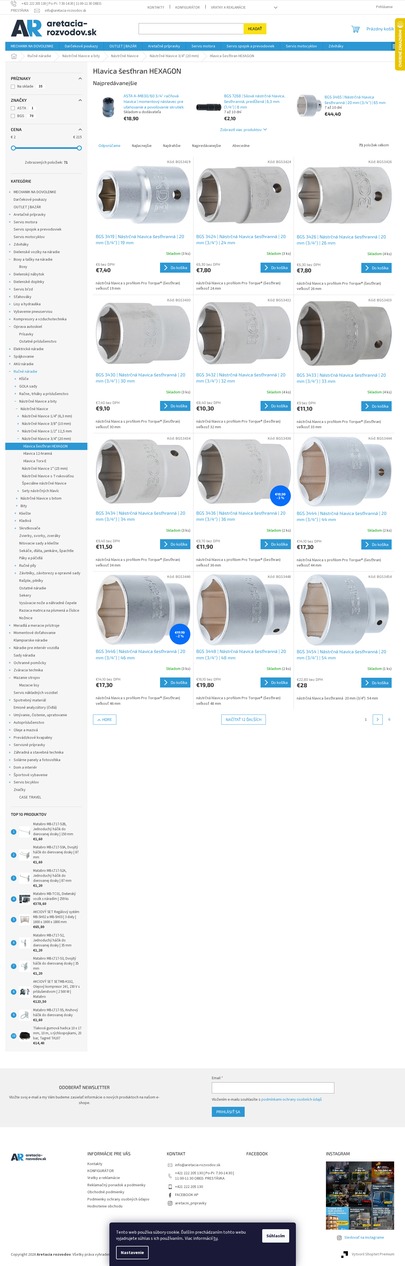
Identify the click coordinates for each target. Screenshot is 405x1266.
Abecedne (241, 146)
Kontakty (156, 7)
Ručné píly (27, 565)
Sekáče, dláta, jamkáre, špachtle (46, 551)
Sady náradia (24, 655)
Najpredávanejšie (206, 146)
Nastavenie (132, 1253)
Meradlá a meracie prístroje (37, 625)
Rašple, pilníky (31, 581)
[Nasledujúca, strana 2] (378, 720)
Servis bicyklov (26, 782)
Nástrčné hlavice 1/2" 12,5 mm (47, 431)
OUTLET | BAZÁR (27, 207)
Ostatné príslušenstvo (38, 341)
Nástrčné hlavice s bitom (41, 498)
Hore (107, 719)
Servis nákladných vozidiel (36, 693)
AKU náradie (24, 364)
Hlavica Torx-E (34, 461)
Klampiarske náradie (31, 640)
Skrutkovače (29, 528)
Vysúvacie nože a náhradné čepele (48, 603)
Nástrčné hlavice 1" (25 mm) (45, 468)
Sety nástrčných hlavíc (40, 491)
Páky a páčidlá (31, 558)
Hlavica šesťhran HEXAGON (45, 446)
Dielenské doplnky (29, 282)
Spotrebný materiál (30, 700)
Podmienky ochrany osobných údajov (118, 1199)
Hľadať (255, 28)
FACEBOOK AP (186, 1195)
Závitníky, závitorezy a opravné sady (49, 573)
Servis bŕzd (23, 289)
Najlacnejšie (142, 146)
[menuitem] (32, 46)
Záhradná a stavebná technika (38, 752)
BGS (25, 116)
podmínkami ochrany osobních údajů (291, 1099)
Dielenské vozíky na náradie (37, 252)
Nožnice (26, 618)
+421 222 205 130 (189, 1187)
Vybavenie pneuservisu (33, 311)
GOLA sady (28, 386)
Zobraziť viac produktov (241, 129)
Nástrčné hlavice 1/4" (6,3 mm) (47, 416)
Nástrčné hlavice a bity (38, 401)
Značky (20, 790)
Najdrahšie (172, 146)
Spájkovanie (24, 356)
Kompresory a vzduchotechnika (40, 319)
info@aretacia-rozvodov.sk (197, 1165)
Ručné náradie (25, 371)
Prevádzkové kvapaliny (33, 737)
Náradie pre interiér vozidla (36, 648)
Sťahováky (22, 297)
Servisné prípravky (29, 745)
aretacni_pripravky (191, 1203)
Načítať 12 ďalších (243, 719)
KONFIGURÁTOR (187, 7)
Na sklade (30, 86)
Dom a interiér (25, 767)
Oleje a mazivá (26, 730)
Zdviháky (21, 244)
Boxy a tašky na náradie (33, 259)
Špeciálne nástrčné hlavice (44, 483)
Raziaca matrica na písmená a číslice (49, 610)
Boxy (23, 267)
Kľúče (24, 379)
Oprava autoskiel (28, 327)
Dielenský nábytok (29, 274)
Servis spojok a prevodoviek (38, 229)
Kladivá (25, 521)
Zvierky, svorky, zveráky (39, 536)
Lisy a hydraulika (27, 304)
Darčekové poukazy (30, 199)
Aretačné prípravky (30, 214)
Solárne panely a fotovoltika (37, 760)
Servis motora (25, 222)
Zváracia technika (28, 670)
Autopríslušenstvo (29, 722)
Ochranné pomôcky (30, 663)
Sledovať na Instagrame (364, 1237)
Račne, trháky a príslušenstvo (43, 394)
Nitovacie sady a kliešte (39, 543)
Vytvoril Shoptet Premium (373, 1254)
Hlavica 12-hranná (37, 453)
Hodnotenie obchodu (104, 1206)
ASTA (25, 108)
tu (215, 1238)
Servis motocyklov (29, 237)
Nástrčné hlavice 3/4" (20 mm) (46, 439)
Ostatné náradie (32, 588)
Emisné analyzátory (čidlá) (35, 707)
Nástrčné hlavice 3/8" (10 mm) (46, 424)
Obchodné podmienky (105, 1192)
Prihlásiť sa (228, 1111)
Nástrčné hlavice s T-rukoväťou (48, 476)
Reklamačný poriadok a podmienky (116, 1185)
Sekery (25, 595)
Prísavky (26, 334)
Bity (24, 506)
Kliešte (25, 513)
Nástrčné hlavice (34, 409)
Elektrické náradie (29, 349)
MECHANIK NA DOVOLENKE (35, 192)
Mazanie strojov (27, 678)
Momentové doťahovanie (35, 633)
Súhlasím (275, 1236)
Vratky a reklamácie (228, 7)
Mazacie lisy (29, 685)
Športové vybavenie (31, 775)
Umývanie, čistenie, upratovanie (40, 715)
